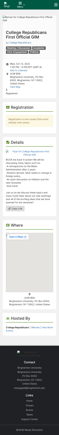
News (30, 414)
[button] (7, 4)
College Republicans (20, 42)
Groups (29, 405)
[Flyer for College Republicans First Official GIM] (29, 152)
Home (29, 400)
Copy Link (16, 208)
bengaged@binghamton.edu (29, 387)
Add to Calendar (19, 70)
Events (29, 410)
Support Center (29, 419)
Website (35, 327)
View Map (15, 86)
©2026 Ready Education (29, 429)
